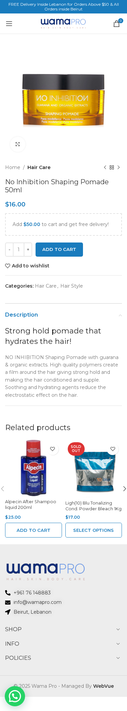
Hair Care (38, 167)
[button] (33, 530)
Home (12, 167)
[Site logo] (63, 23)
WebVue (103, 686)
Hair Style (71, 286)
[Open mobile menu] (9, 23)
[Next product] (118, 167)
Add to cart (59, 249)
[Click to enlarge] (17, 144)
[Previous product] (105, 167)
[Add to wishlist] (53, 449)
